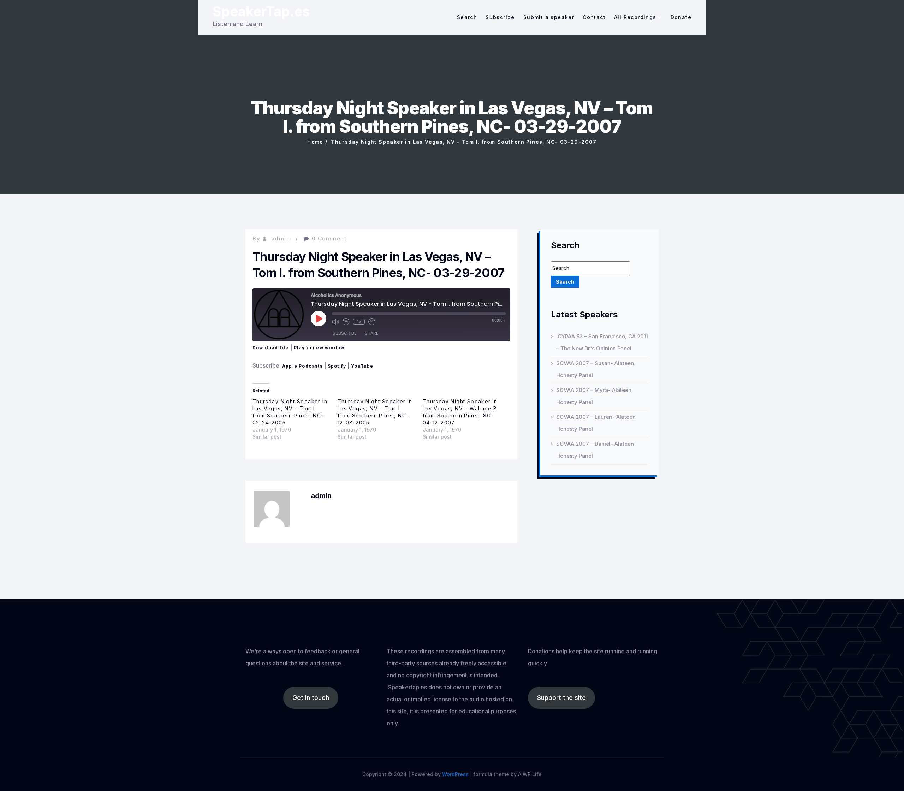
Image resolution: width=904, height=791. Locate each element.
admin (280, 238)
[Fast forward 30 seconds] (371, 321)
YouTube (362, 366)
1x (359, 321)
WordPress (455, 774)
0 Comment (329, 238)
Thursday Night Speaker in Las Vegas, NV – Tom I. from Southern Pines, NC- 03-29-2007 (464, 142)
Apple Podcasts (302, 366)
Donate (681, 17)
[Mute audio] (335, 322)
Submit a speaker (548, 17)
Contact (594, 17)
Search (467, 17)
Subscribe (500, 17)
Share (371, 333)
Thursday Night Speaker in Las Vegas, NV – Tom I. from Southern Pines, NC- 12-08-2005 (375, 412)
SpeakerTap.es (261, 11)
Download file (270, 347)
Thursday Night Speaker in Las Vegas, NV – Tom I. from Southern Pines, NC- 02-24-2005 (289, 412)
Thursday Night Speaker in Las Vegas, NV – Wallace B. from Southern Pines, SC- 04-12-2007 (461, 412)
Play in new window (319, 347)
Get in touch (310, 697)
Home (315, 142)
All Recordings (635, 17)
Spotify (337, 366)
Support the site (561, 697)
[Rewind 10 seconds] (346, 321)
